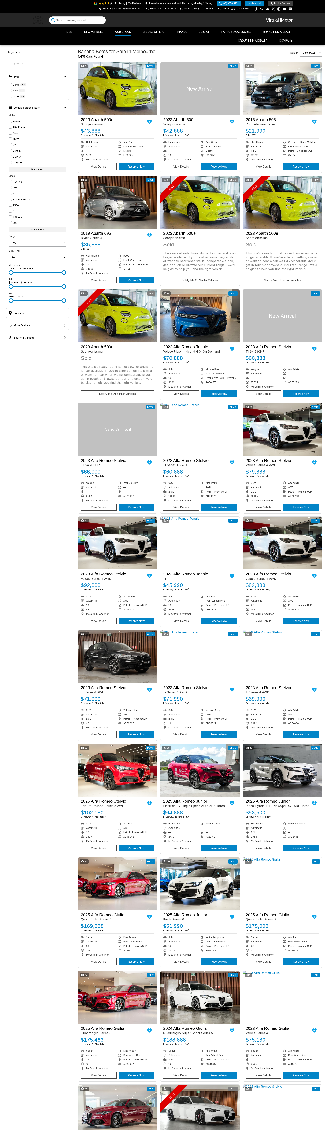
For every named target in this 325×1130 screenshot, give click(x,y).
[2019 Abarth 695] (117, 202)
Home (68, 31)
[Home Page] (38, 20)
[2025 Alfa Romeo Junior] (199, 770)
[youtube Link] (284, 9)
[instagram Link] (278, 9)
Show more (37, 169)
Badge (12, 236)
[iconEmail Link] (267, 9)
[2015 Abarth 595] (282, 88)
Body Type (14, 250)
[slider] (11, 272)
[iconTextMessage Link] (290, 9)
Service (204, 31)
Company (285, 40)
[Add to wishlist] (149, 122)
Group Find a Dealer (252, 40)
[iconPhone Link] (261, 9)
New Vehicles (93, 31)
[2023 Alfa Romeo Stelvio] (282, 315)
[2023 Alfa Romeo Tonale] (199, 315)
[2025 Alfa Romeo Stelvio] (117, 770)
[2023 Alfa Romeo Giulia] (282, 997)
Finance (181, 31)
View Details (98, 166)
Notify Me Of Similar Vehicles (200, 280)
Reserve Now (136, 166)
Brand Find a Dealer (277, 31)
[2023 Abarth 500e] (117, 88)
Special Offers (153, 31)
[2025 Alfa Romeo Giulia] (117, 883)
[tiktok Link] (256, 9)
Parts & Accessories (236, 31)
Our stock (123, 31)
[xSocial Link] (273, 9)
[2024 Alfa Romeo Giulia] (199, 997)
